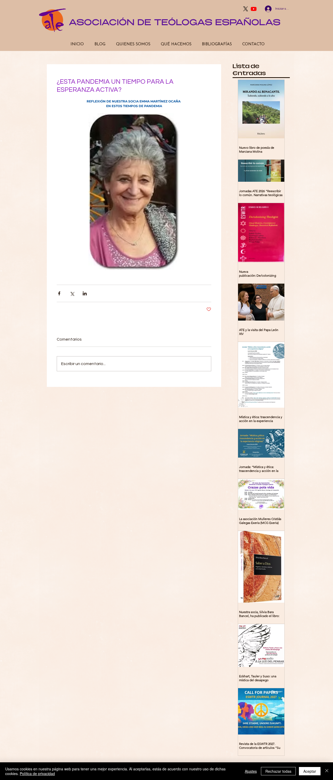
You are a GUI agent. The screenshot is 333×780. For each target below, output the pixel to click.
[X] (245, 8)
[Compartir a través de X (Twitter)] (71, 293)
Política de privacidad (37, 773)
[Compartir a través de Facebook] (59, 293)
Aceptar (309, 771)
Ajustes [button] (251, 771)
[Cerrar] (327, 771)
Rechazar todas (278, 771)
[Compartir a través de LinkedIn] (84, 293)
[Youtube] (253, 8)
